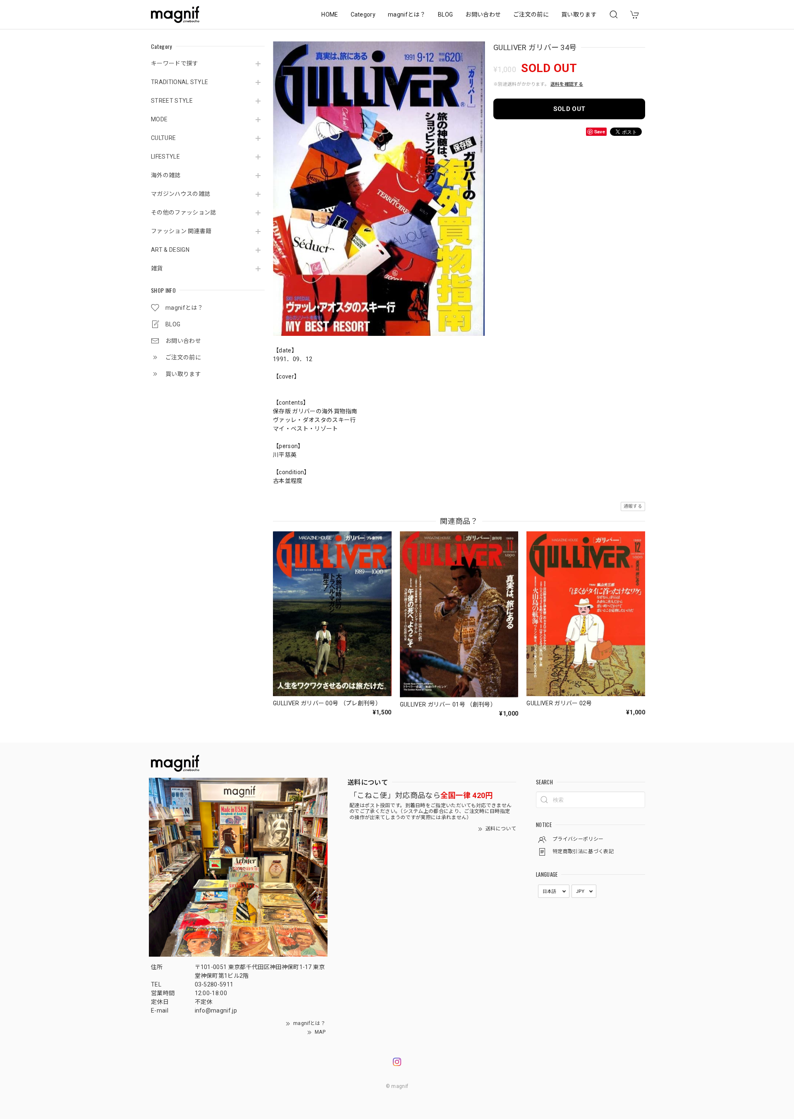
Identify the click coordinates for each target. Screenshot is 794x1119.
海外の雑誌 (166, 175)
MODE (159, 119)
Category (363, 14)
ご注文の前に (531, 14)
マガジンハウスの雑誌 (180, 194)
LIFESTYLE (165, 156)
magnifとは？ (407, 14)
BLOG (445, 14)
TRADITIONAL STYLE (179, 82)
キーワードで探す (174, 63)
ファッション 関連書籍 (181, 231)
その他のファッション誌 (183, 212)
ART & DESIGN (170, 249)
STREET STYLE (172, 100)
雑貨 (157, 268)
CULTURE (163, 138)
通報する (633, 506)
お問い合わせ (483, 14)
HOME (329, 14)
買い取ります (579, 14)
